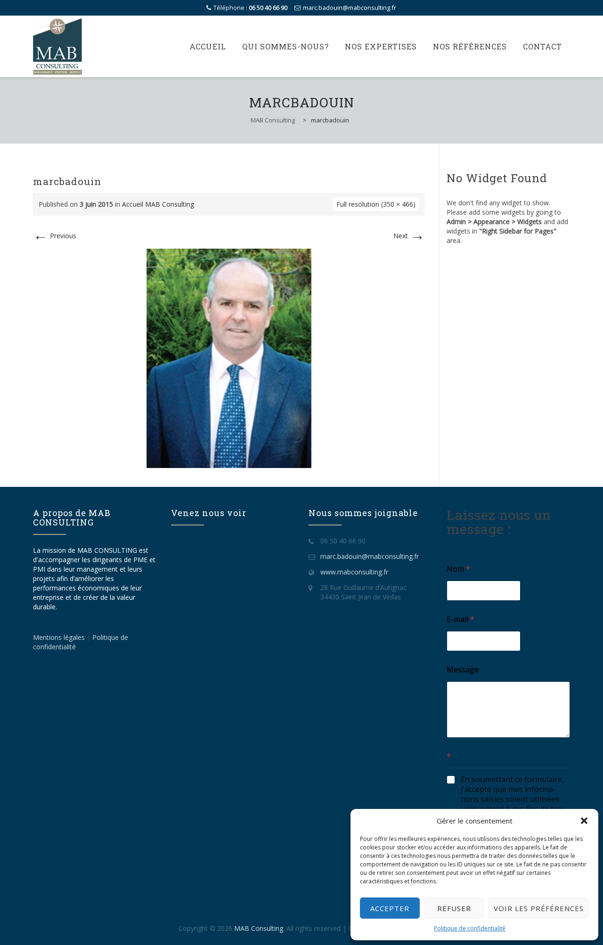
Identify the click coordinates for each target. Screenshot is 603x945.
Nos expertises (381, 46)
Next (409, 235)
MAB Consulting (258, 928)
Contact (542, 46)
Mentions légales (60, 637)
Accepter (389, 908)
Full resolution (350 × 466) (376, 204)
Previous (54, 235)
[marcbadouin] (229, 357)
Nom (458, 569)
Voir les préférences (539, 908)
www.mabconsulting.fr (354, 571)
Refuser (454, 908)
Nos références (470, 46)
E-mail (460, 619)
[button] (584, 820)
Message (463, 669)
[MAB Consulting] (57, 46)
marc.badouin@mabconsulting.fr (349, 7)
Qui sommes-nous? (285, 46)
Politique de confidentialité (469, 928)
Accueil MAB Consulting (158, 204)
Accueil (207, 46)
